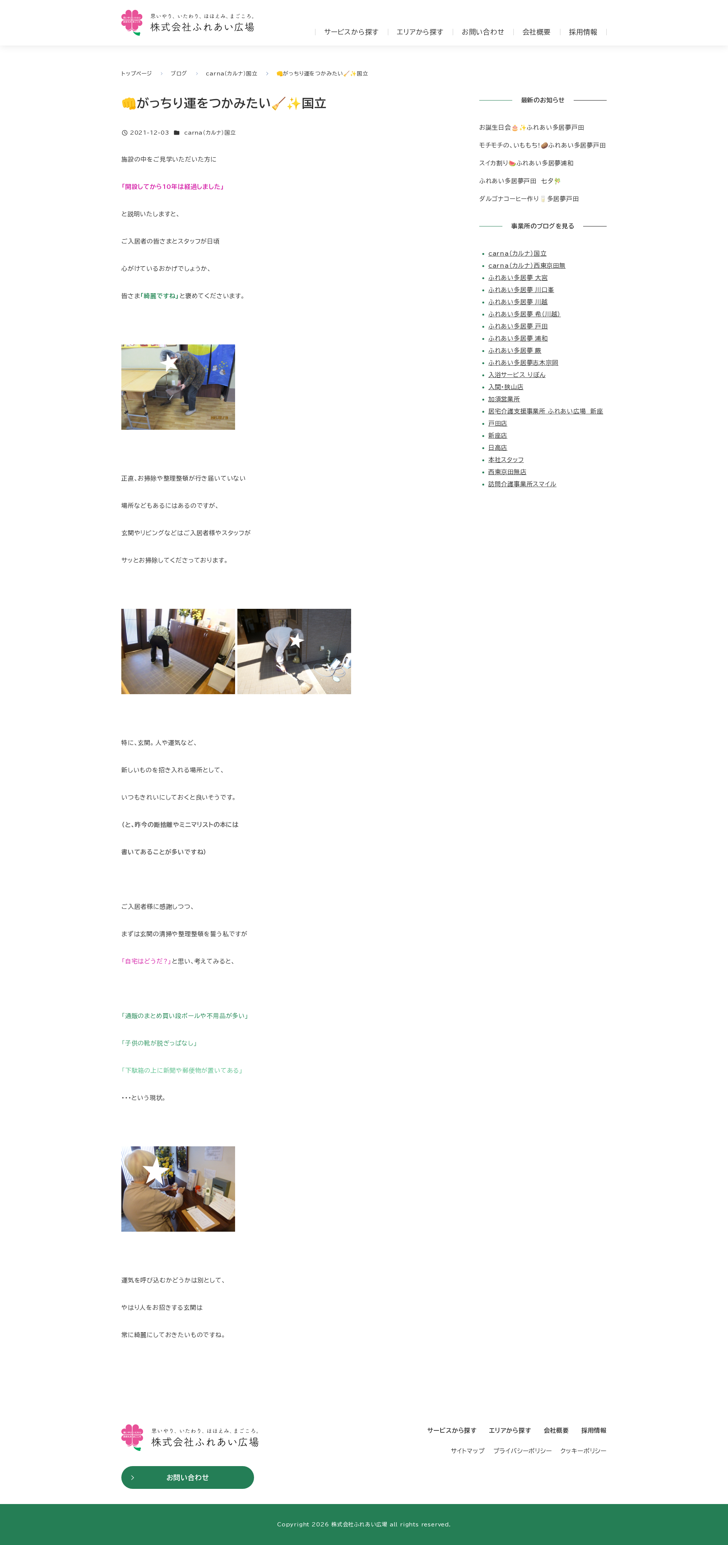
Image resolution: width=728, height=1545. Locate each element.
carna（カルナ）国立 (210, 132)
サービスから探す (351, 31)
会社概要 (536, 31)
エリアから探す (420, 31)
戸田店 (497, 423)
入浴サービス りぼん (517, 375)
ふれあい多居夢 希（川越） (524, 314)
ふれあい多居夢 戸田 (518, 326)
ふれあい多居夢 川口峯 (521, 290)
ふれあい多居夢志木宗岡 (523, 363)
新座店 (497, 435)
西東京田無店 (507, 472)
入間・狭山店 (506, 387)
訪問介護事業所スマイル (522, 484)
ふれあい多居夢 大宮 (518, 278)
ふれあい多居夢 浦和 (518, 338)
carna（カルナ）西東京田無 (527, 265)
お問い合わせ (483, 31)
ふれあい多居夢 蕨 (514, 350)
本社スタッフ (506, 460)
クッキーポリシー (583, 1451)
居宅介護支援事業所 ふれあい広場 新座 (545, 411)
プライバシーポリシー (522, 1451)
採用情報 (583, 31)
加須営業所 (504, 399)
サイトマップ (468, 1451)
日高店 (497, 448)
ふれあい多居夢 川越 (518, 302)
